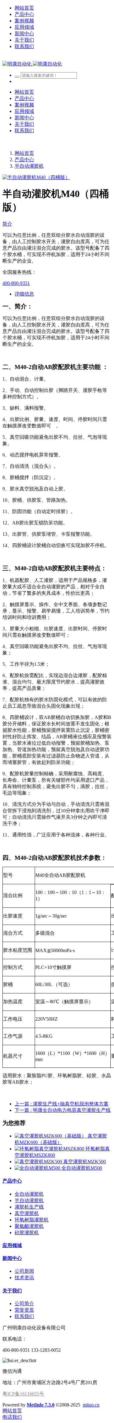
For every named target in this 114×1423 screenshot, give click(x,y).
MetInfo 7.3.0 (40, 1404)
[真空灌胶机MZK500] (39, 1161)
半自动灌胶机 (29, 166)
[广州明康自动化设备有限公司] (32, 63)
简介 (7, 223)
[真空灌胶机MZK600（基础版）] (51, 1135)
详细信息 (24, 293)
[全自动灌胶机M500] (38, 1168)
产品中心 (24, 159)
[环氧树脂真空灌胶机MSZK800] (50, 1148)
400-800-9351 (16, 283)
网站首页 (24, 7)
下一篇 (63, 1110)
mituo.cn (91, 1404)
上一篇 (62, 1103)
